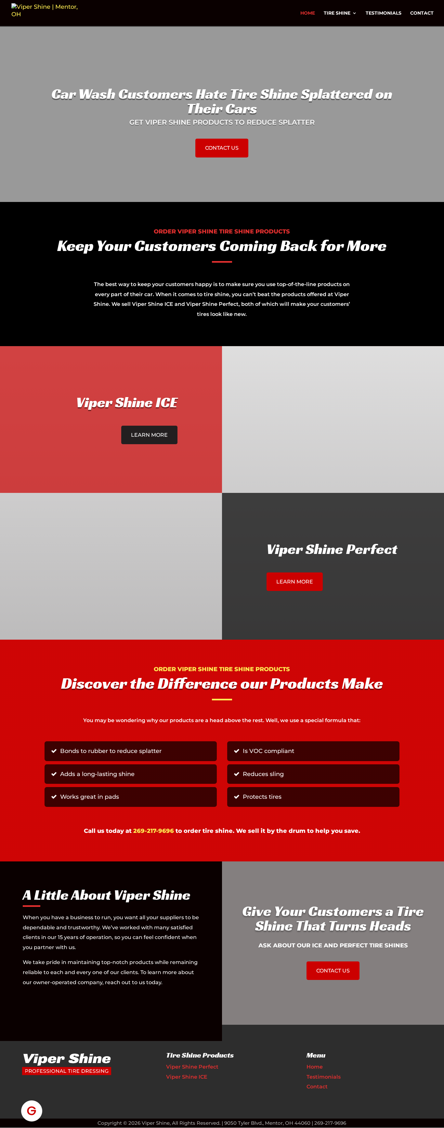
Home (307, 13)
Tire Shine (337, 13)
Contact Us (222, 148)
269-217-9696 (153, 830)
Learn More (149, 435)
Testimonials (383, 13)
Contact (422, 13)
